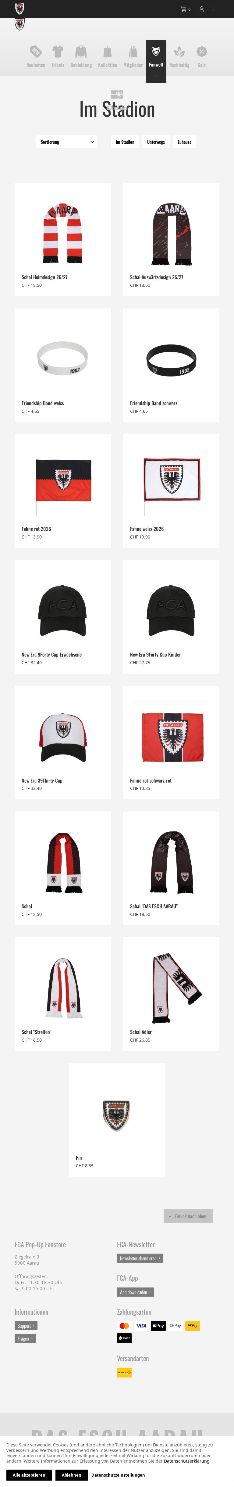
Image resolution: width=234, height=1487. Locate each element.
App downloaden (133, 1292)
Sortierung (50, 142)
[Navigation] (216, 9)
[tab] (186, 9)
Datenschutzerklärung (187, 1461)
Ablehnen (71, 1475)
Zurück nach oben (190, 1216)
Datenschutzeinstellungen (118, 1475)
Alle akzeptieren (29, 1475)
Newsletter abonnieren (138, 1258)
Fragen (23, 1338)
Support (24, 1325)
